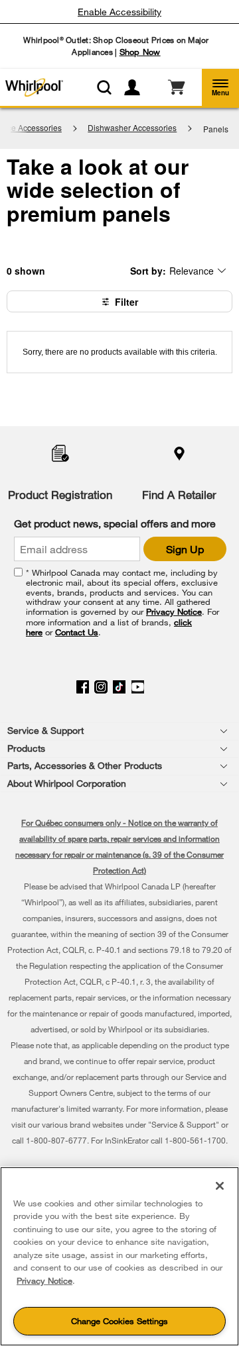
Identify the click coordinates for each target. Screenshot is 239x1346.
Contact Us (76, 632)
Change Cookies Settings (119, 1321)
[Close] (219, 1185)
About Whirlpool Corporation (66, 783)
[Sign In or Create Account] (137, 87)
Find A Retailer (179, 495)
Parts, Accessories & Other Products (84, 765)
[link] (176, 87)
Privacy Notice (174, 611)
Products (26, 748)
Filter (126, 301)
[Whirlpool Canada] (32, 87)
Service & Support (45, 730)
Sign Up (185, 549)
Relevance (191, 270)
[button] (220, 87)
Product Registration (60, 495)
